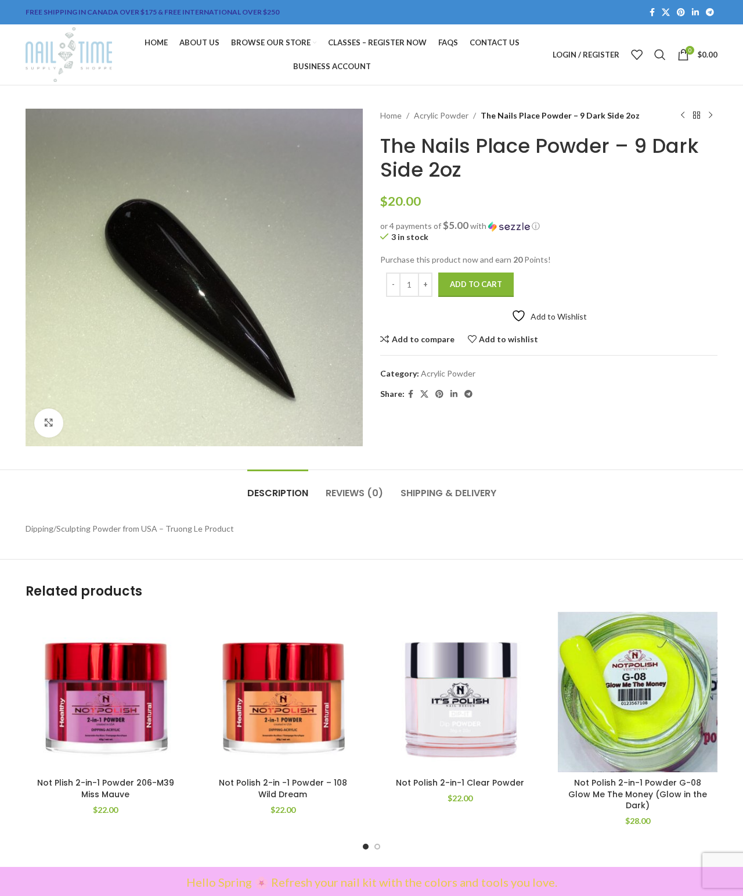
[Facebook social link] (652, 12)
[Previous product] (683, 116)
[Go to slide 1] (366, 847)
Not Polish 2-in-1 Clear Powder (460, 783)
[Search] (660, 54)
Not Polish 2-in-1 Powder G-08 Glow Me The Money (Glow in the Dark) (637, 794)
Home (391, 115)
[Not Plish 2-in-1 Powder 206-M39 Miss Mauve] (106, 692)
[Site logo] (69, 54)
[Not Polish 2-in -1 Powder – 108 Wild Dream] (283, 692)
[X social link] (665, 12)
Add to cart (476, 284)
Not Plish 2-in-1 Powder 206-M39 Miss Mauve (105, 788)
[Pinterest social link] (680, 12)
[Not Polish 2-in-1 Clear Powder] (460, 692)
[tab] (277, 487)
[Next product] (710, 116)
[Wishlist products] (636, 54)
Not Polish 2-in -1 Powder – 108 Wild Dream (283, 788)
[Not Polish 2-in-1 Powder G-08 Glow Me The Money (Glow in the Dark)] (638, 692)
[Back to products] (697, 116)
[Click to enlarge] (48, 423)
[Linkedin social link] (695, 12)
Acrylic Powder (441, 115)
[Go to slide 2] (377, 847)
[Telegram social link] (709, 12)
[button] (548, 226)
